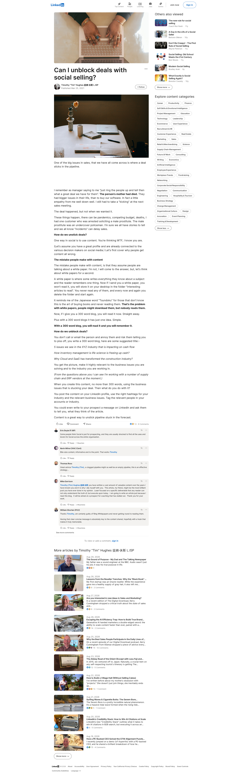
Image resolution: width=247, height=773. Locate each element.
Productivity (173, 103)
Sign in (189, 5)
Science (186, 144)
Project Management (166, 113)
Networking (162, 180)
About (70, 766)
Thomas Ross (66, 463)
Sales (173, 139)
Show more (61, 756)
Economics (174, 160)
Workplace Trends (165, 175)
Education (185, 113)
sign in (115, 540)
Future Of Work (163, 154)
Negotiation (162, 190)
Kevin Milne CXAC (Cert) (70, 448)
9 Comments (143, 424)
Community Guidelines (60, 771)
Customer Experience (166, 134)
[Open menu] (146, 68)
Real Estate (186, 134)
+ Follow (141, 87)
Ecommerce (162, 124)
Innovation (162, 216)
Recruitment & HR (164, 129)
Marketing (161, 139)
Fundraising (183, 175)
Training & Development (167, 221)
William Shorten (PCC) (70, 510)
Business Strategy (165, 201)
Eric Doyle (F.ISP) (67, 430)
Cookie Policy (144, 766)
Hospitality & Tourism (182, 196)
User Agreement (92, 766)
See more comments (65, 532)
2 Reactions (80, 505)
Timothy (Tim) (78, 467)
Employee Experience (166, 170)
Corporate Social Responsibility (171, 185)
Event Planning (178, 216)
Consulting (181, 154)
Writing (160, 160)
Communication (180, 190)
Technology (162, 118)
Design (186, 211)
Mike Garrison (66, 481)
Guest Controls (182, 766)
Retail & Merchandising (167, 144)
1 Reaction (80, 443)
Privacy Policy (106, 766)
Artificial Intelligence (166, 165)
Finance (188, 103)
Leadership (178, 118)
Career (160, 103)
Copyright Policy (157, 766)
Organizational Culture (167, 211)
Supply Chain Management (169, 149)
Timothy (113, 452)
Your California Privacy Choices (125, 766)
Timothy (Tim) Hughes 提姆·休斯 (74, 485)
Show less (162, 228)
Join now (174, 5)
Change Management (166, 206)
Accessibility (79, 766)
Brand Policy (170, 766)
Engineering (162, 196)
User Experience (180, 124)
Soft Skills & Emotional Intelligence (172, 108)
